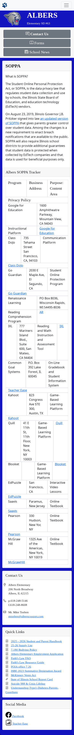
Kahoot (13, 418)
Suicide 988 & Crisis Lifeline (28, 683)
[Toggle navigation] (66, 5)
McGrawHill (16, 562)
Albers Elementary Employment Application (37, 653)
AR (41, 312)
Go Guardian (17, 293)
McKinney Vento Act (23, 675)
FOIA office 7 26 (21, 666)
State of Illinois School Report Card (32, 679)
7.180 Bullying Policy (24, 649)
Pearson (14, 534)
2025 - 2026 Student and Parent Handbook (36, 641)
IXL (62, 326)
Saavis (12, 511)
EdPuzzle (14, 496)
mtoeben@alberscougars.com (25, 616)
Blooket (60, 464)
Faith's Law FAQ (21, 658)
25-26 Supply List (21, 645)
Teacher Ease (17, 390)
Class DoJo (15, 265)
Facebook (18, 716)
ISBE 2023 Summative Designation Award (36, 670)
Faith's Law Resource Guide (27, 662)
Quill (59, 423)
